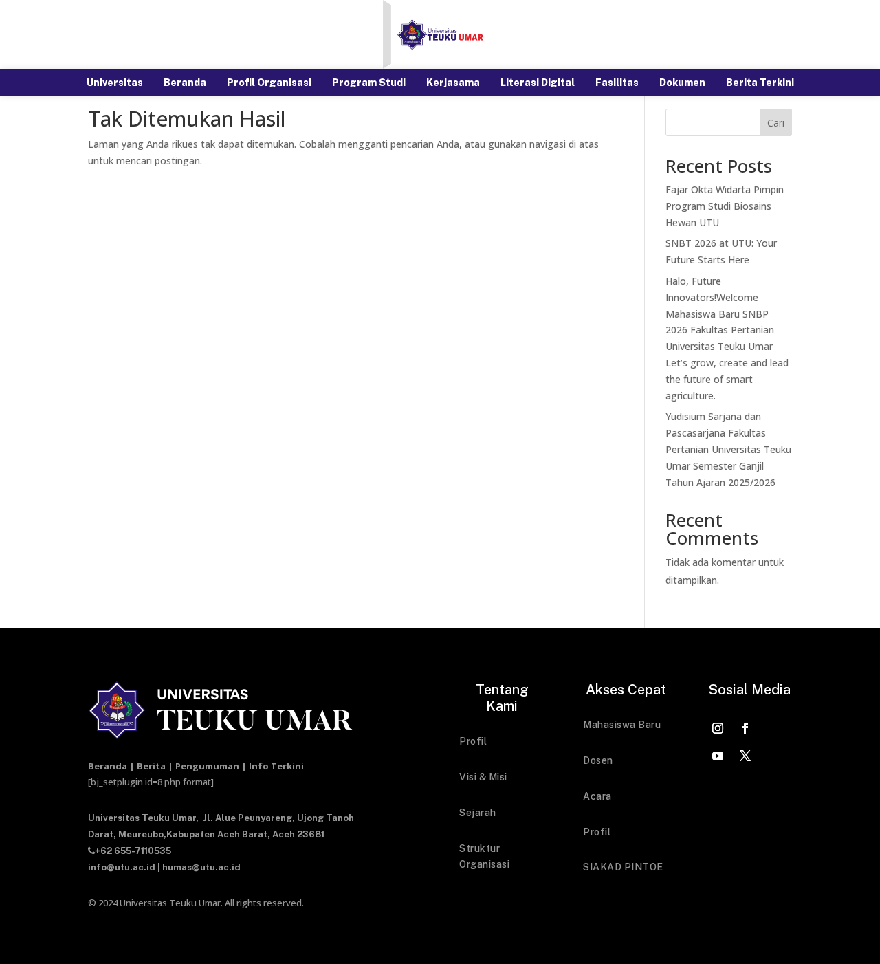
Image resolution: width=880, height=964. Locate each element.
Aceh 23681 (298, 834)
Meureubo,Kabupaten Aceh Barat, (194, 834)
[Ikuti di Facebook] (745, 728)
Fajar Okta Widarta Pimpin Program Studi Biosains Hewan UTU (725, 206)
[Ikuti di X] (745, 756)
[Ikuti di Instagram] (718, 728)
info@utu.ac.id (121, 867)
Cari (775, 122)
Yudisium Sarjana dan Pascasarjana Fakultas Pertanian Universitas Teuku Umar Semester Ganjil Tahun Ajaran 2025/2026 (728, 449)
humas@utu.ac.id (201, 867)
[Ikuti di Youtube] (718, 756)
